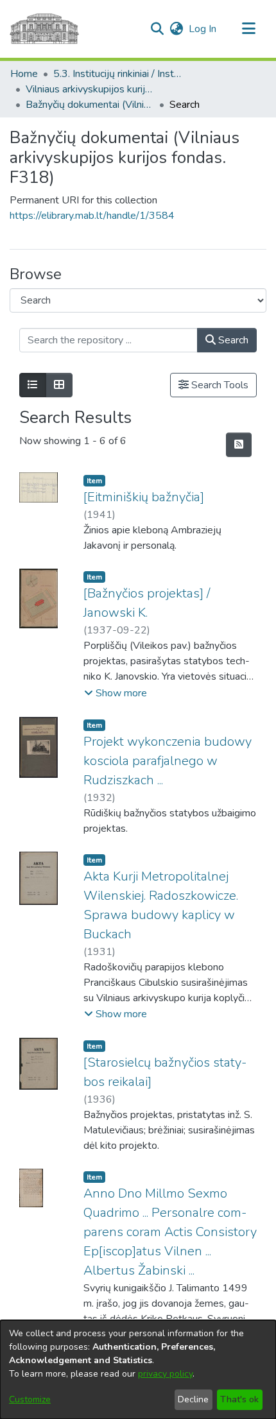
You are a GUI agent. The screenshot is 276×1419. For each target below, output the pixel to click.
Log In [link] (203, 29)
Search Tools (218, 385)
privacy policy (165, 1374)
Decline (193, 1399)
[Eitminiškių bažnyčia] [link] (143, 497)
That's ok (239, 1399)
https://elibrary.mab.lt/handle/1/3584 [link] (92, 216)
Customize (30, 1399)
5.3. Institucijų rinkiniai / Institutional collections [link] (117, 74)
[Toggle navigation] (248, 29)
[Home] (44, 29)
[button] (157, 29)
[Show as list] (32, 385)
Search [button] (232, 340)
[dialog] (138, 1369)
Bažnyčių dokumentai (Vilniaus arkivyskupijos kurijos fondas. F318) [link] (90, 105)
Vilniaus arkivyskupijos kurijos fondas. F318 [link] (90, 89)
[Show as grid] (59, 385)
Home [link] (24, 74)
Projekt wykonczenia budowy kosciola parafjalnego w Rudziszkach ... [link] (167, 761)
